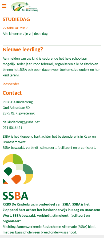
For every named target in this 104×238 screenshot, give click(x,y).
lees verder (11, 84)
